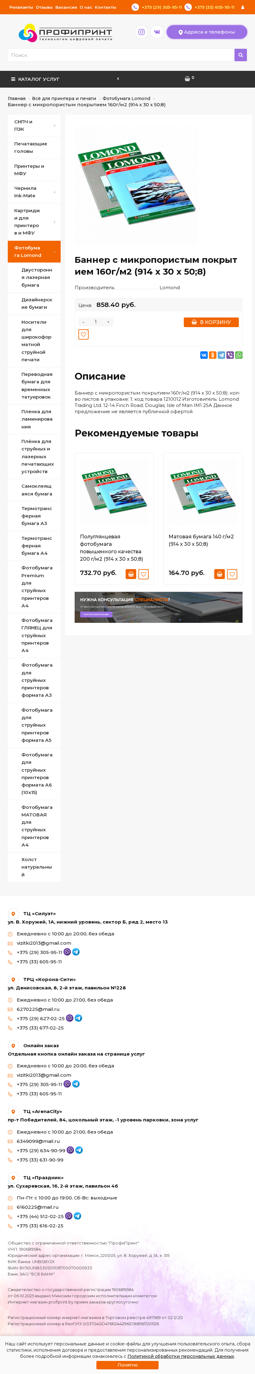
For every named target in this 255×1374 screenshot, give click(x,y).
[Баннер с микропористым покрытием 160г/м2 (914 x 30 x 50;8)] (136, 186)
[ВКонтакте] (204, 355)
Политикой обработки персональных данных (181, 1356)
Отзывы (44, 7)
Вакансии (66, 7)
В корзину (215, 322)
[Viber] (230, 355)
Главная (17, 98)
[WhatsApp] (239, 355)
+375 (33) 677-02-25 (40, 1028)
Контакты (105, 7)
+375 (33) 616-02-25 (39, 1226)
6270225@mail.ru (38, 1009)
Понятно (128, 1365)
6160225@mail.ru (37, 1207)
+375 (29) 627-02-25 (41, 1018)
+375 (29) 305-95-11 (39, 952)
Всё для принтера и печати (64, 98)
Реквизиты (21, 7)
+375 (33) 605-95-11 (39, 962)
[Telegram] (221, 355)
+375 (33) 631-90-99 (39, 1160)
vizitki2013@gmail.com (43, 943)
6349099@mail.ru (38, 1141)
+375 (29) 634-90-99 (41, 1150)
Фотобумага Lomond (126, 98)
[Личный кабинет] (242, 7)
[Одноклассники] (212, 355)
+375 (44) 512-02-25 (40, 1216)
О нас (86, 7)
